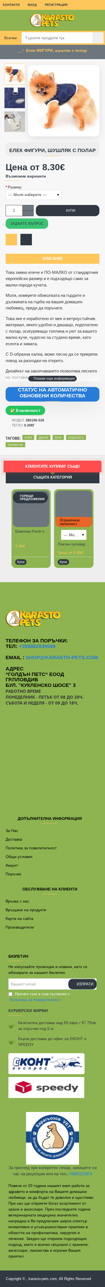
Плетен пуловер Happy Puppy (75, 544)
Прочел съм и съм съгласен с (40, 997)
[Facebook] (52, 593)
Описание (52, 259)
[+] (27, 208)
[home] (19, 51)
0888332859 (81, 1173)
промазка (15, 445)
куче (58, 437)
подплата (76, 437)
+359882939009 (37, 646)
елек (28, 437)
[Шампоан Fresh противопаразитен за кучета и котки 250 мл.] (31, 509)
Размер (15, 187)
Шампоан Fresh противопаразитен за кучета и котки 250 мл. (32, 531)
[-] (27, 213)
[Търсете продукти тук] (98, 37)
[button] (52, 378)
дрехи (43, 437)
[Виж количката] (96, 20)
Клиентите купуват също (52, 466)
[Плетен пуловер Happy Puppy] (73, 509)
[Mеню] (8, 20)
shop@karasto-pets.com (62, 657)
